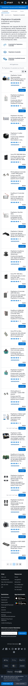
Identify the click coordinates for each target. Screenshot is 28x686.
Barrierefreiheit (5, 597)
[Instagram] (13, 649)
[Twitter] (9, 649)
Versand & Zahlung (6, 612)
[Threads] (25, 649)
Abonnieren (22, 633)
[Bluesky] (22, 649)
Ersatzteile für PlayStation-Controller (15, 45)
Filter (11, 71)
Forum (22, 11)
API (2, 587)
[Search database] (19, 2)
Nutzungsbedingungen (7, 605)
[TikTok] (3, 649)
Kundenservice (5, 579)
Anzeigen (22, 90)
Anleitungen (14, 11)
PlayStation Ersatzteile (14, 52)
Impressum (4, 600)
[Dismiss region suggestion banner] (26, 676)
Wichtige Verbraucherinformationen (8, 615)
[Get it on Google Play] (21, 603)
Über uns (3, 577)
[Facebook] (6, 649)
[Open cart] (22, 2)
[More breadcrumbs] (2, 15)
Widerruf (3, 607)
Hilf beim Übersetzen (12, 644)
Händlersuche (18, 587)
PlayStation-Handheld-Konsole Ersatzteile (16, 59)
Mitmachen (18, 582)
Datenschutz (4, 602)
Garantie (3, 610)
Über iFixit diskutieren (7, 582)
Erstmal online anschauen (9, 636)
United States (6, 683)
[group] (24, 71)
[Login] (26, 2)
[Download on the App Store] (20, 598)
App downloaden (20, 594)
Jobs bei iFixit (4, 584)
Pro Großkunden (19, 584)
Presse (16, 577)
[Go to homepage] (9, 2)
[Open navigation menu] (1, 2)
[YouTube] (16, 649)
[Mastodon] (19, 649)
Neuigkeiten (18, 579)
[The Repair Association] (14, 652)
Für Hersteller (18, 589)
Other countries (20, 683)
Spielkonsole (8, 15)
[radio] (23, 71)
